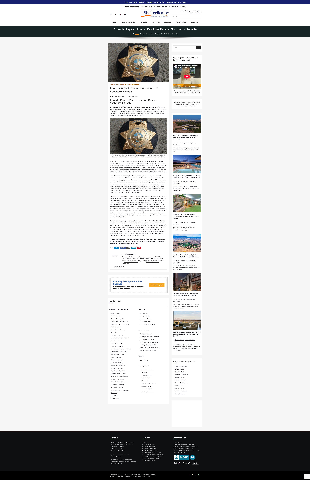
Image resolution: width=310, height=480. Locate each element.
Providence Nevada (117, 360)
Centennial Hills (115, 327)
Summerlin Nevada (117, 387)
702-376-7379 (181, 6)
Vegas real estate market (131, 262)
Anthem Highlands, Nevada (119, 321)
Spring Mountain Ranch (118, 382)
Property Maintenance (181, 383)
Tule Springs (114, 398)
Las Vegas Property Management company (187, 102)
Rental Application (132, 6)
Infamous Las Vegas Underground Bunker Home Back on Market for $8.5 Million (185, 216)
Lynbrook (144, 372)
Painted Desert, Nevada (118, 354)
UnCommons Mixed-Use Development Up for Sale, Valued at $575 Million (186, 294)
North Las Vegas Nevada (147, 324)
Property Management (133, 84)
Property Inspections (181, 380)
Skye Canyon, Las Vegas (118, 371)
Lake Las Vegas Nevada (118, 343)
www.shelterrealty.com (118, 266)
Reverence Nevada (116, 362)
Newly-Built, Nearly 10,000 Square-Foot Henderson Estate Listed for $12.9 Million (186, 176)
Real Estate (176, 145)
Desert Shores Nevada (117, 329)
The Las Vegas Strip (146, 334)
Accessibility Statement (149, 474)
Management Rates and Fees (153, 456)
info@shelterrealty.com (194, 11)
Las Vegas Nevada (145, 321)
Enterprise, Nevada (145, 316)
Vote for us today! (180, 2)
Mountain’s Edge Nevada (118, 351)
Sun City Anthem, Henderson (119, 390)
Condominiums (179, 340)
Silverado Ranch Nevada (118, 373)
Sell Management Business (152, 458)
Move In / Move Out (180, 377)
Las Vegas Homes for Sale (147, 345)
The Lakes (114, 393)
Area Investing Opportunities (152, 452)
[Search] (198, 47)
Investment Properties (181, 374)
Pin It (139, 247)
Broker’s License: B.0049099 (194, 13)
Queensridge (146, 381)
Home (137, 34)
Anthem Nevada (116, 316)
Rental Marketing (180, 388)
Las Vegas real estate (134, 107)
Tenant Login (147, 6)
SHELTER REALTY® (127, 474)
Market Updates (161, 6)
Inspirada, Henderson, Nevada (120, 338)
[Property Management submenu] (135, 22)
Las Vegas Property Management (154, 454)
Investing (113, 84)
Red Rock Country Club (149, 383)
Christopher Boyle (119, 96)
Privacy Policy (138, 474)
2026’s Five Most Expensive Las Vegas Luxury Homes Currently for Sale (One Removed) (185, 137)
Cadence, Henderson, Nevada (120, 324)
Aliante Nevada (115, 313)
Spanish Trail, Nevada (117, 379)
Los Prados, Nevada (117, 346)
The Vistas (114, 395)
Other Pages (144, 360)
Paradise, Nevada (116, 357)
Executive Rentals (180, 372)
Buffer (128, 247)
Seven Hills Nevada (116, 368)
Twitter (116, 247)
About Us (147, 442)
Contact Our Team (149, 460)
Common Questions (181, 366)
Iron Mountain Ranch (117, 340)
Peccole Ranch (146, 378)
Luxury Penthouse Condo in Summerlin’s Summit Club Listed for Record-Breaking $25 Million (186, 334)
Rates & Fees (178, 385)
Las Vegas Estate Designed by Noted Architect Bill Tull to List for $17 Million (186, 256)
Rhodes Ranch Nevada (118, 365)
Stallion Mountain (147, 386)
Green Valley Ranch (117, 335)
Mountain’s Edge (147, 375)
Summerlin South (147, 389)
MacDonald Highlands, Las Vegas (121, 349)
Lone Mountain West (148, 370)
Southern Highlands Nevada (119, 376)
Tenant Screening (180, 394)
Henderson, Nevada (146, 319)
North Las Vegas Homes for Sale (149, 347)
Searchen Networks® (144, 476)
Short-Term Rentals (180, 391)
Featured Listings (180, 143)
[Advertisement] (187, 413)
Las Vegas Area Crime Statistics (149, 336)
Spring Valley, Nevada (117, 384)
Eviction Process (179, 369)
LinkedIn (134, 247)
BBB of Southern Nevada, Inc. (188, 450)
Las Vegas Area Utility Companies (150, 342)
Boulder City (143, 313)
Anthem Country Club (117, 319)
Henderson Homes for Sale (148, 350)
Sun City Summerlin (148, 392)
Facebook (122, 247)
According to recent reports (119, 176)
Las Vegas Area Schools (147, 339)
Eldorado (113, 332)
